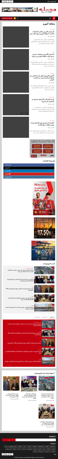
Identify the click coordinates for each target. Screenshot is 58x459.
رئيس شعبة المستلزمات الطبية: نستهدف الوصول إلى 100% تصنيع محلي (24, 343)
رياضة (35, 448)
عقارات (27, 268)
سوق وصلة (29, 448)
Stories (29, 446)
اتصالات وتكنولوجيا (12, 446)
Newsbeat (41, 446)
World (20, 446)
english (47, 446)
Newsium (42, 457)
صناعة (14, 448)
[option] (29, 271)
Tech (24, 446)
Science (35, 446)
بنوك (50, 29)
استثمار (53, 448)
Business (53, 446)
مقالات (35, 451)
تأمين (40, 448)
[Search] (17, 18)
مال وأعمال (52, 73)
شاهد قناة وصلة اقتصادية (7, 18)
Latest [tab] (51, 317)
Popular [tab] (44, 317)
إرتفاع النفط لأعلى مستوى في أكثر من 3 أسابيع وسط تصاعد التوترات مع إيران (23, 361)
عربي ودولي (31, 268)
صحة (32, 277)
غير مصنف (47, 451)
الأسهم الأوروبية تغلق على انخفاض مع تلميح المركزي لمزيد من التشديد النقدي (42, 78)
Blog (55, 454)
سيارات (50, 97)
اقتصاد (53, 29)
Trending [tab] (36, 317)
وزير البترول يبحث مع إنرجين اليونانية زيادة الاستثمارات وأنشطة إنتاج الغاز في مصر (47, 423)
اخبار (32, 287)
